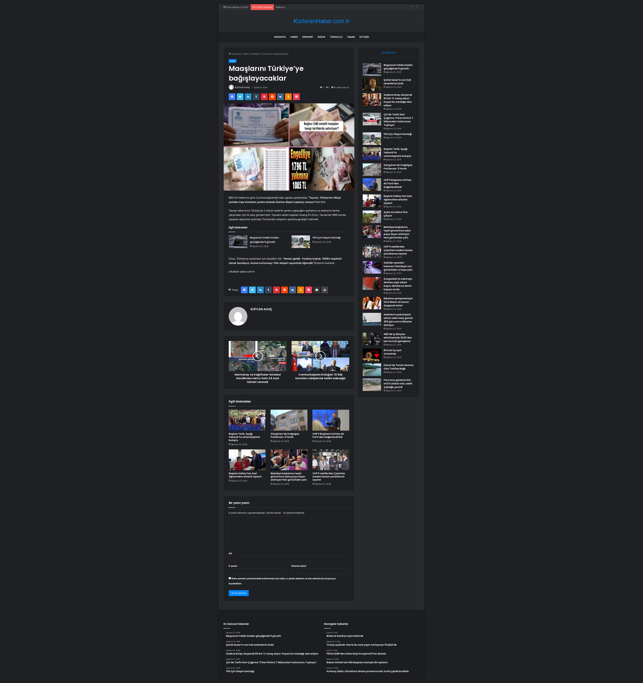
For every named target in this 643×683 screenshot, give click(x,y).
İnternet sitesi (298, 566)
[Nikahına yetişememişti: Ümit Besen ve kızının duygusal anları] (372, 303)
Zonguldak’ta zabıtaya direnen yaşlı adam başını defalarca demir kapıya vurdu (398, 284)
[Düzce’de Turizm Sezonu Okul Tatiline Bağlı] (372, 369)
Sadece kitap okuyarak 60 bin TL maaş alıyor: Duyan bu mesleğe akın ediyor (315, 7)
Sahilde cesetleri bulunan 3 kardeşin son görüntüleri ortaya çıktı (398, 266)
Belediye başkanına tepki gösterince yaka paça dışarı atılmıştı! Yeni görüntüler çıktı (289, 476)
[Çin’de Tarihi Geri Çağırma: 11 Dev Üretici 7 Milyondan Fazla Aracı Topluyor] (372, 119)
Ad (231, 553)
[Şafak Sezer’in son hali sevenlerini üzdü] (372, 84)
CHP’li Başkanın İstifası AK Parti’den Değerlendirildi (328, 435)
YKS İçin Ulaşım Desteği (326, 237)
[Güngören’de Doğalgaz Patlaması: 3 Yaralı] (289, 420)
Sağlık (321, 37)
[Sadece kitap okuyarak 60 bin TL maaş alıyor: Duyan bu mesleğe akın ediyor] (372, 99)
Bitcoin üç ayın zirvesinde (393, 352)
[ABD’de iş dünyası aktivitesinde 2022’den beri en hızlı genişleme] (372, 338)
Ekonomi (307, 37)
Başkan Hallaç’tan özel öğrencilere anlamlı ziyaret (245, 475)
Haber (294, 37)
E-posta (234, 566)
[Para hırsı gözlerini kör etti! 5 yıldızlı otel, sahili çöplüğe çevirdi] (372, 384)
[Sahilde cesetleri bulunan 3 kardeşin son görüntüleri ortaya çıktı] (372, 267)
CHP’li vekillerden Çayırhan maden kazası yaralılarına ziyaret (328, 476)
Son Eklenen (388, 52)
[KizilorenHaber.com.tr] (321, 21)
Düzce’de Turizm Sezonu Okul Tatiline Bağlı (399, 366)
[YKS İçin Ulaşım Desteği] (301, 241)
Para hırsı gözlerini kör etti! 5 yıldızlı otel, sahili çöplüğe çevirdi (398, 383)
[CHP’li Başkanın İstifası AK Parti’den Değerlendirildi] (330, 420)
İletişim (364, 37)
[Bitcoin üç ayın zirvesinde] (372, 355)
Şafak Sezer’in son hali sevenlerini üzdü (397, 81)
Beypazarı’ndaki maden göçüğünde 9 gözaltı (398, 66)
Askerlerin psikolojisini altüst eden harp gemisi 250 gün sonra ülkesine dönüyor (398, 320)
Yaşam (351, 37)
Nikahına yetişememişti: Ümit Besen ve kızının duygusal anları (398, 302)
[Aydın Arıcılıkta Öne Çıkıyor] (372, 216)
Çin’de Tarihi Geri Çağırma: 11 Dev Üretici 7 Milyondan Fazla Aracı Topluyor (398, 120)
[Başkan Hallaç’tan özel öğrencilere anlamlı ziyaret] (247, 459)
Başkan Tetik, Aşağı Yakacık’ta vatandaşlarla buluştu (244, 437)
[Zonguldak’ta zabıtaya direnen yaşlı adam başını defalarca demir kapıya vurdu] (372, 283)
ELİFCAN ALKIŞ (242, 87)
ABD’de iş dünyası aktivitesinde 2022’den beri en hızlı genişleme (398, 337)
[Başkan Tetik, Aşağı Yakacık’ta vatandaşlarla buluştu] (247, 420)
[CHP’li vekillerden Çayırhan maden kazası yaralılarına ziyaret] (330, 459)
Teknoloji (336, 37)
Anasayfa (280, 37)
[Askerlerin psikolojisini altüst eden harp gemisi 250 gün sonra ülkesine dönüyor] (372, 319)
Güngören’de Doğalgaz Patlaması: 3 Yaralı (285, 435)
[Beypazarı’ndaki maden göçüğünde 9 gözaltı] (238, 241)
